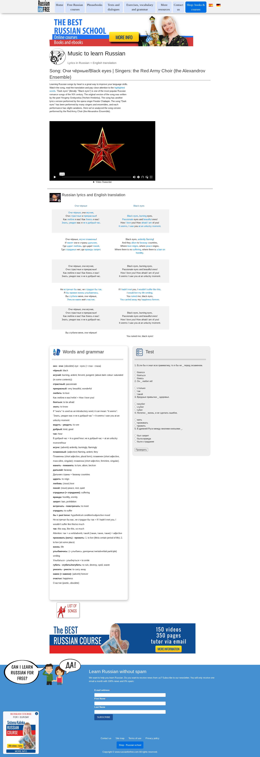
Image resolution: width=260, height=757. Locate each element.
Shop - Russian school (130, 745)
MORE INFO (21, 751)
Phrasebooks (94, 4)
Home (59, 4)
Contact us (106, 738)
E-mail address (102, 690)
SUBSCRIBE (103, 717)
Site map (120, 738)
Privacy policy (152, 738)
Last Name (99, 707)
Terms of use (134, 738)
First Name (99, 698)
